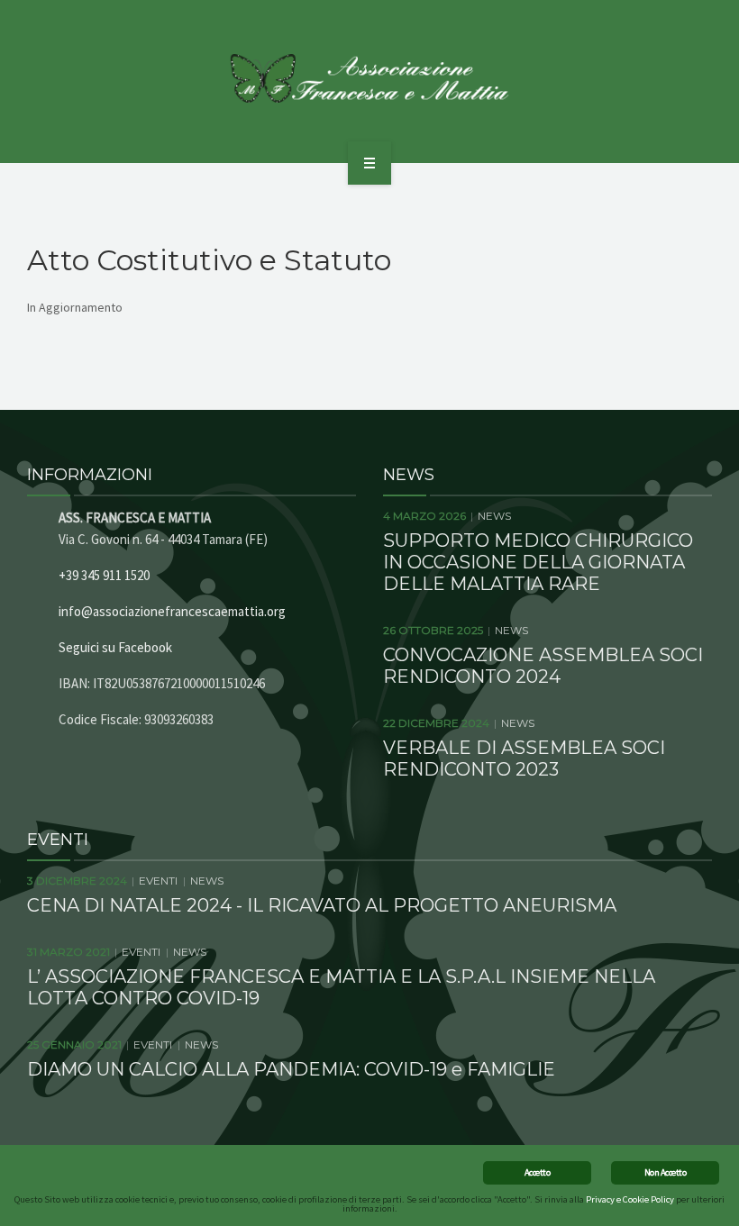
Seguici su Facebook (115, 647)
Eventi (158, 880)
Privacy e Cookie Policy (630, 1199)
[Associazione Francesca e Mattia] (370, 78)
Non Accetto (665, 1172)
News (494, 515)
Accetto (537, 1172)
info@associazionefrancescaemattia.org (172, 611)
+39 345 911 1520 (104, 575)
